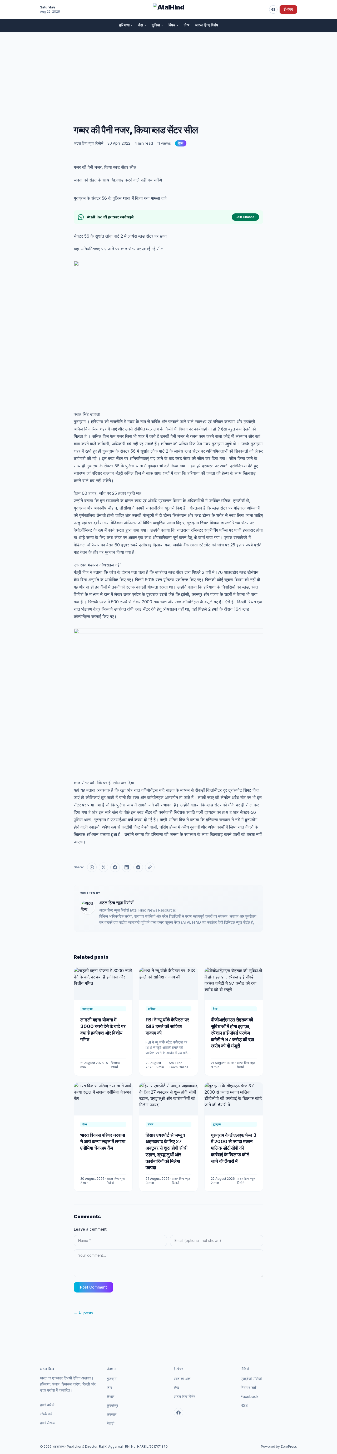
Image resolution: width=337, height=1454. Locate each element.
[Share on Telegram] (138, 867)
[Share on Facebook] (115, 867)
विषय (173, 24)
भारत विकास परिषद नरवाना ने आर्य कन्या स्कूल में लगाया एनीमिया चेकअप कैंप (102, 1141)
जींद (109, 1387)
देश (142, 24)
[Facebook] (273, 9)
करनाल (111, 1414)
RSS (244, 1405)
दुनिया (157, 24)
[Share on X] (103, 867)
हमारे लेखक (47, 1423)
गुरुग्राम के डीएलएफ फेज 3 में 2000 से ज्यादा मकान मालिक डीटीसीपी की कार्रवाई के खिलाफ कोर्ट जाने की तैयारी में (233, 1148)
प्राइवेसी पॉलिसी (251, 1378)
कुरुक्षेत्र (112, 1405)
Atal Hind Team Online (179, 1065)
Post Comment (93, 1287)
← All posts (83, 1313)
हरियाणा (126, 24)
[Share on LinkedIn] (126, 867)
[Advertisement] (168, 72)
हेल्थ (180, 143)
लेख (187, 24)
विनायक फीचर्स (115, 1065)
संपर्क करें (46, 1414)
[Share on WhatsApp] (92, 867)
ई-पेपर (288, 9)
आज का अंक (182, 1378)
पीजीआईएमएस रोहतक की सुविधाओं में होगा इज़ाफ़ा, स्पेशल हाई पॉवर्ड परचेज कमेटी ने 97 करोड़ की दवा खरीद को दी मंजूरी (232, 1033)
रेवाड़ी (110, 1423)
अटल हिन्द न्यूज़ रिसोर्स (88, 143)
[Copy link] (150, 867)
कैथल (110, 1396)
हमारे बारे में (47, 1405)
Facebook (250, 1396)
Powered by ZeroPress (279, 1446)
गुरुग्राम (112, 1378)
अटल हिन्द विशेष (206, 24)
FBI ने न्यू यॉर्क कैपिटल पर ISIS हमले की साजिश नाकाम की (167, 1026)
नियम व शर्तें (248, 1387)
